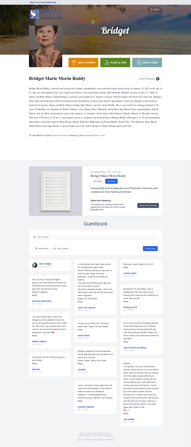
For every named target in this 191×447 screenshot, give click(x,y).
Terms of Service (103, 435)
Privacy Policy (88, 435)
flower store (99, 135)
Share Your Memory (148, 205)
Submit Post (150, 248)
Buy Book (111, 181)
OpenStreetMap (98, 440)
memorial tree (60, 135)
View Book (97, 181)
